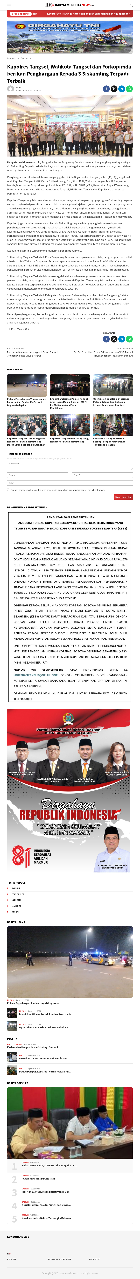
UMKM (15, 911)
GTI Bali (16, 900)
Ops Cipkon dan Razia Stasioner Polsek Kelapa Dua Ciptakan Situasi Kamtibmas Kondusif (111, 402)
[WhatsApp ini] (129, 88)
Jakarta (16, 906)
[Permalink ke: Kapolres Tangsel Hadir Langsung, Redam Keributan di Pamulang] (70, 425)
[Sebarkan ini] (106, 88)
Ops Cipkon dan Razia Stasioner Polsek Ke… (45, 1027)
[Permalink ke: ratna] (10, 88)
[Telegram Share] (121, 88)
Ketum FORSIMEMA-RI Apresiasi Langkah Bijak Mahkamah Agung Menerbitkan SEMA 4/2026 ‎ (57, 13)
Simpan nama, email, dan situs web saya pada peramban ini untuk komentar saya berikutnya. (58, 489)
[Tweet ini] (114, 88)
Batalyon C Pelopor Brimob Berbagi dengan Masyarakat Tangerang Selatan (109, 441)
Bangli (16, 888)
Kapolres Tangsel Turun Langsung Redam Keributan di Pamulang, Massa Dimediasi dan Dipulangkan (26, 441)
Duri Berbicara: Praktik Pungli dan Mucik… (46, 1205)
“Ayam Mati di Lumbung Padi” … (40, 1178)
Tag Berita (18, 894)
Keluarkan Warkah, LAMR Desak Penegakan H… (49, 1165)
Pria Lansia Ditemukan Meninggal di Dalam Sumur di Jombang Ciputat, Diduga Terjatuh (33, 352)
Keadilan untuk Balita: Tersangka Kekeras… (47, 1218)
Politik (11, 1044)
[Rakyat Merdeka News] (70, 4)
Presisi (10, 1000)
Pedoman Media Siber (60, 1259)
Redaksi (11, 1259)
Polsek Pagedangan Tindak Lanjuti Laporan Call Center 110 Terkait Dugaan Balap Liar (26, 402)
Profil (19, 1044)
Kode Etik (94, 1259)
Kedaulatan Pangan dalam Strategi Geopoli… (33, 1047)
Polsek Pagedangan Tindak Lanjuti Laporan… (33, 1003)
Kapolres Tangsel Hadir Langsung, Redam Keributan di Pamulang (69, 440)
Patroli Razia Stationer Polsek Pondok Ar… (44, 1058)
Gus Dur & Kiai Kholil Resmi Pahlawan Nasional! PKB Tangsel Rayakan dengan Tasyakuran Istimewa (103, 352)
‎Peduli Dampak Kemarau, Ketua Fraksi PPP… (45, 1071)
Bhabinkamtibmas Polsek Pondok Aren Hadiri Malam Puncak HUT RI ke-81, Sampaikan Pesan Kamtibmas (69, 403)
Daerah (25, 1162)
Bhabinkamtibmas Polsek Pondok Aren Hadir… (46, 1014)
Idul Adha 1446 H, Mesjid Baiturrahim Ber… (46, 1191)
